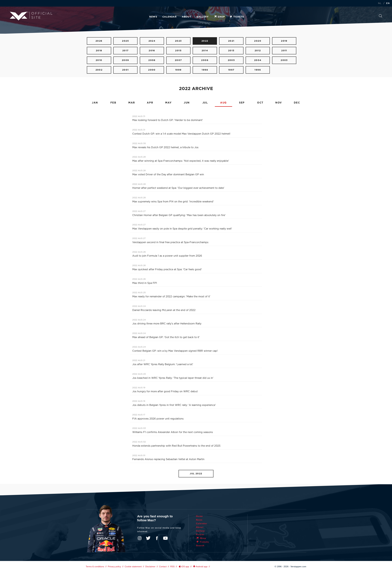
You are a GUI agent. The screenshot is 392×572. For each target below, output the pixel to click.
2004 (257, 60)
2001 (125, 70)
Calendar (169, 17)
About (186, 17)
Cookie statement (133, 566)
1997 (231, 70)
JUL (205, 103)
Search (380, 16)
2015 (178, 50)
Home (199, 516)
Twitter (148, 538)
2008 (151, 60)
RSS (172, 566)
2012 (258, 50)
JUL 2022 (196, 473)
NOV (278, 103)
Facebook (156, 538)
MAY (168, 103)
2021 (231, 41)
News (153, 17)
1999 (178, 70)
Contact (163, 566)
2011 (284, 50)
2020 (257, 41)
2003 (284, 60)
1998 (205, 70)
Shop (221, 17)
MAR (131, 103)
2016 (152, 50)
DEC (297, 103)
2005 (231, 60)
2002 (99, 70)
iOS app (185, 566)
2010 (99, 60)
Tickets (238, 17)
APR (150, 103)
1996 (257, 70)
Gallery (202, 17)
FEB (113, 103)
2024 (152, 41)
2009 (125, 60)
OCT (260, 103)
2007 (178, 60)
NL (379, 3)
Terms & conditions (95, 566)
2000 (152, 70)
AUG (223, 103)
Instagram (139, 538)
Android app (201, 566)
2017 (125, 50)
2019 (284, 41)
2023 (178, 41)
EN (388, 3)
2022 (205, 41)
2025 (125, 41)
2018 (99, 50)
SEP (242, 103)
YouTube (165, 538)
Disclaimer (150, 566)
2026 (99, 41)
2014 (205, 50)
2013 (231, 50)
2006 (204, 60)
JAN (95, 103)
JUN (187, 103)
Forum (200, 534)
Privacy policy (114, 566)
